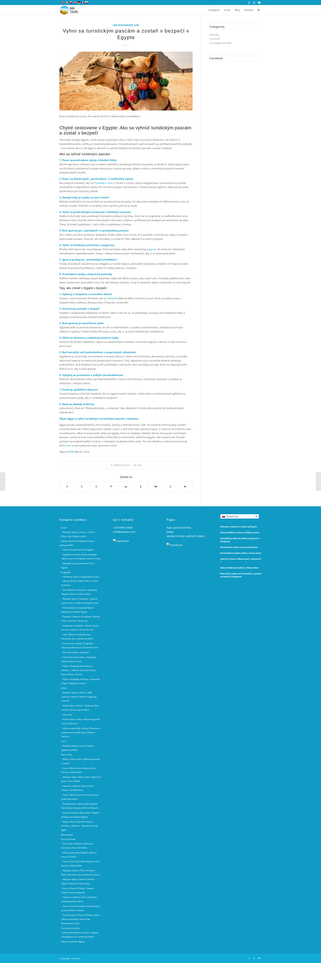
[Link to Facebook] (249, 2)
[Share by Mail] (185, 486)
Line (139, 465)
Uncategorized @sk (126, 25)
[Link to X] (254, 2)
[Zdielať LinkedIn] (126, 486)
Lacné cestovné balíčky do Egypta (78, 549)
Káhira (64, 688)
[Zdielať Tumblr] (141, 486)
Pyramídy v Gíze (103, 183)
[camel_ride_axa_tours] (126, 81)
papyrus (151, 249)
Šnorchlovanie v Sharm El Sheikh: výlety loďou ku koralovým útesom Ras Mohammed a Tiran (80, 919)
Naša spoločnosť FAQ (179, 527)
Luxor (63, 741)
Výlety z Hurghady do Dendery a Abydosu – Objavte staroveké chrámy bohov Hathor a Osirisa (78, 670)
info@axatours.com (124, 531)
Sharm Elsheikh (68, 839)
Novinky (214, 34)
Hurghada (65, 572)
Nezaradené (67, 834)
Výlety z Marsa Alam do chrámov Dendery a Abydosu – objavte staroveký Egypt (79, 825)
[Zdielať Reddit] (170, 486)
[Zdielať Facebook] (67, 486)
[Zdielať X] (81, 486)
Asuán (64, 527)
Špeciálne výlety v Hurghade (76, 652)
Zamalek (112, 298)
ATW (71, 451)
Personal (214, 38)
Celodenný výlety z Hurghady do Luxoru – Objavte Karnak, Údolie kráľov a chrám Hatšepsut (80, 580)
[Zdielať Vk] (155, 486)
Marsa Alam (66, 754)
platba (170, 531)
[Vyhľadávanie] (258, 10)
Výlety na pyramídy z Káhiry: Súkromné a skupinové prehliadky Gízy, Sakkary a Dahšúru (80, 732)
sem (68, 445)
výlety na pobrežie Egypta (73, 941)
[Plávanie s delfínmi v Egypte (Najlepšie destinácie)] (318, 481)
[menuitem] (214, 10)
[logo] (70, 10)
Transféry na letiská (70, 928)
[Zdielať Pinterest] (111, 486)
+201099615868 (123, 527)
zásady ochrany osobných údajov (186, 536)
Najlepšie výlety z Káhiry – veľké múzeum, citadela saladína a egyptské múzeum (79, 696)
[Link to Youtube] (259, 2)
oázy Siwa (67, 714)
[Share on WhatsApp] (96, 486)
